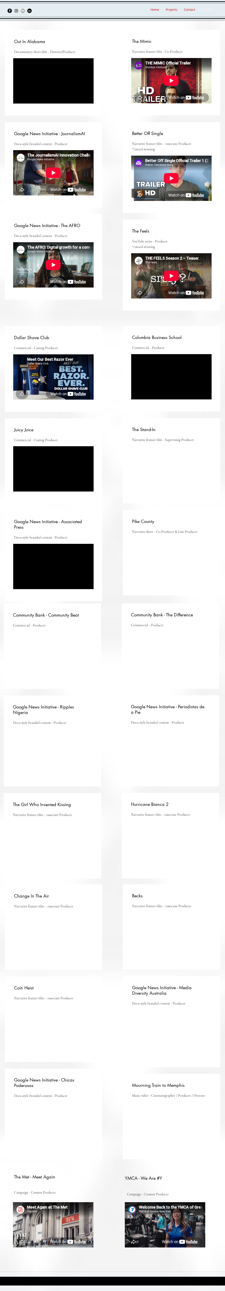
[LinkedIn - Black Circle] (29, 11)
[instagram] (16, 11)
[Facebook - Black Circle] (9, 11)
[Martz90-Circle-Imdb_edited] (23, 11)
